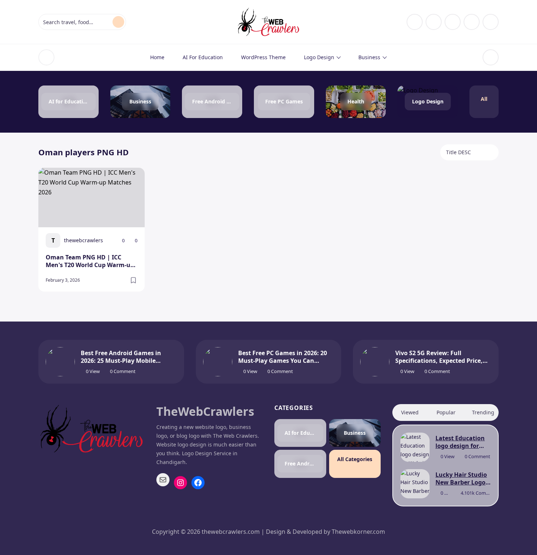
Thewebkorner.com (358, 532)
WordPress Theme (263, 57)
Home (157, 57)
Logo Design (319, 57)
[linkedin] (453, 22)
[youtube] (472, 22)
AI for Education (203, 57)
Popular (446, 412)
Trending (483, 412)
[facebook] (415, 22)
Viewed (410, 412)
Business (369, 57)
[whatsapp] (491, 22)
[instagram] (434, 22)
